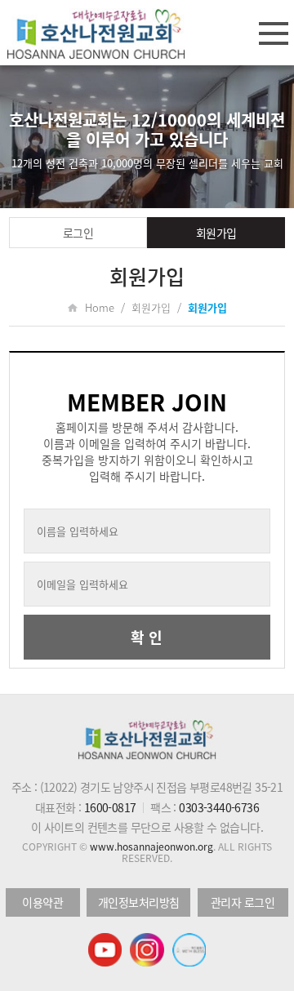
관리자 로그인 (243, 902)
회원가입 (216, 232)
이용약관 (42, 902)
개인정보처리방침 (139, 902)
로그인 (78, 232)
